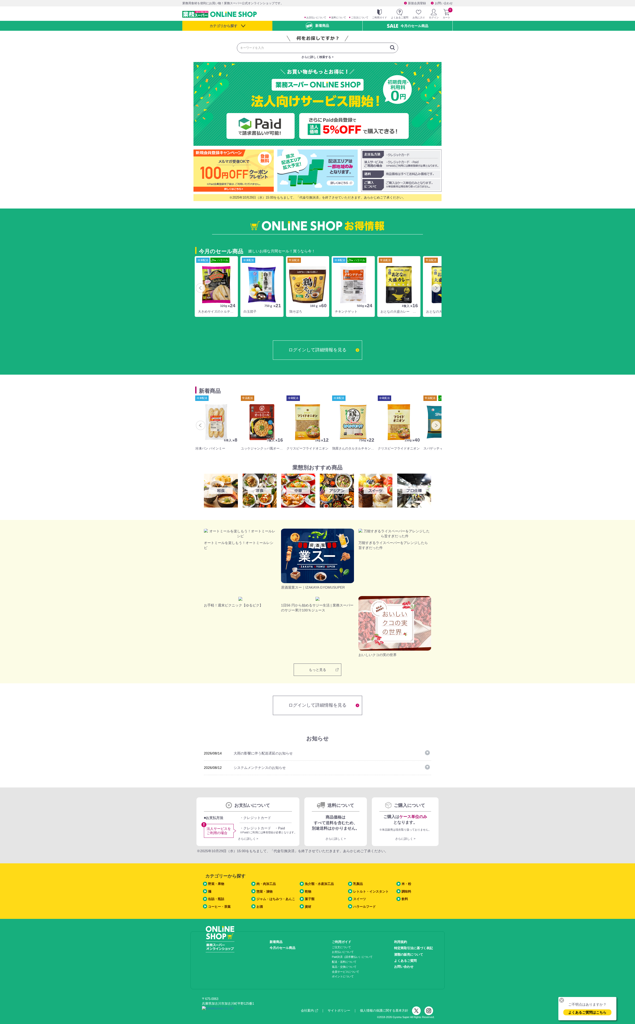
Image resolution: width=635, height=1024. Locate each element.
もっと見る (317, 670)
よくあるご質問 (405, 961)
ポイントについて (343, 976)
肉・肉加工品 (266, 884)
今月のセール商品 (414, 26)
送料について (337, 17)
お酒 (259, 906)
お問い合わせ (444, 3)
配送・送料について (344, 961)
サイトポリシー (339, 1010)
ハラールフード (364, 906)
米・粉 (406, 884)
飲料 (405, 899)
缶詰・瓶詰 (216, 899)
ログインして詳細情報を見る (317, 349)
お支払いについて (315, 17)
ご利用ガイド (341, 942)
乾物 (308, 891)
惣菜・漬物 (264, 891)
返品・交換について (344, 966)
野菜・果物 (216, 884)
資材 (308, 906)
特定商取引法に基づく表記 (413, 948)
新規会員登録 (417, 3)
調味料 (406, 891)
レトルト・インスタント (371, 891)
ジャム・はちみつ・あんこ (275, 899)
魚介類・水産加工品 (319, 884)
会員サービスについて (345, 971)
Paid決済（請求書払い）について (352, 956)
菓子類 (310, 899)
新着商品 (322, 26)
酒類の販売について (408, 954)
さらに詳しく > (248, 839)
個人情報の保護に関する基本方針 (384, 1010)
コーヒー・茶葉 (219, 906)
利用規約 (400, 942)
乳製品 (358, 884)
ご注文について (358, 17)
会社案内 (307, 1010)
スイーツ (359, 899)
